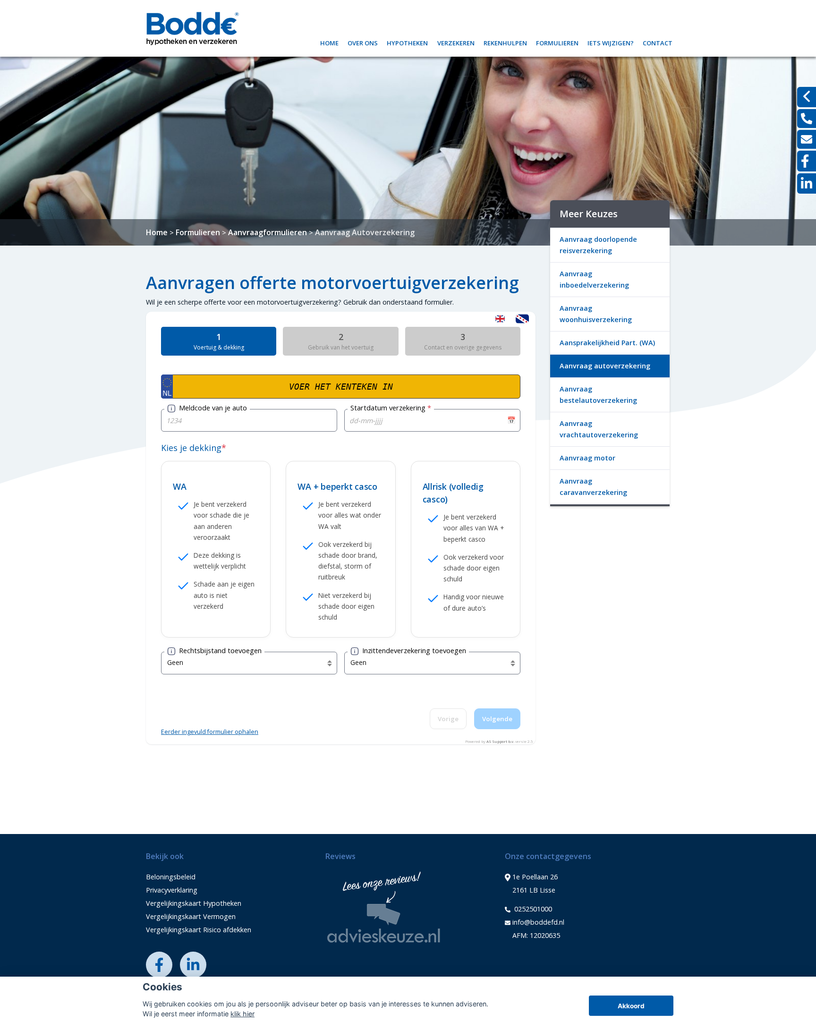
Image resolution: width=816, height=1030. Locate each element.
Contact (657, 41)
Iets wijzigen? (610, 41)
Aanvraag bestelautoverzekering (598, 394)
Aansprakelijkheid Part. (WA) (607, 342)
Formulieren (557, 41)
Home (329, 41)
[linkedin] (806, 183)
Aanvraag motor (587, 457)
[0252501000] (806, 118)
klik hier (242, 1014)
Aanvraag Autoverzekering (365, 232)
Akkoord (631, 1006)
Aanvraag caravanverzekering (593, 487)
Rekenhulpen (505, 41)
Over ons (363, 41)
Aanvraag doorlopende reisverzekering (598, 245)
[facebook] (806, 161)
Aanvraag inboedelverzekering (594, 279)
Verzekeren (456, 41)
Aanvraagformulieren (267, 232)
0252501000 (532, 908)
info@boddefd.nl (538, 922)
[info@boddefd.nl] (806, 139)
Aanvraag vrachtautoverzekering (599, 429)
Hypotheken (407, 41)
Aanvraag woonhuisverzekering (596, 314)
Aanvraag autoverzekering (605, 365)
